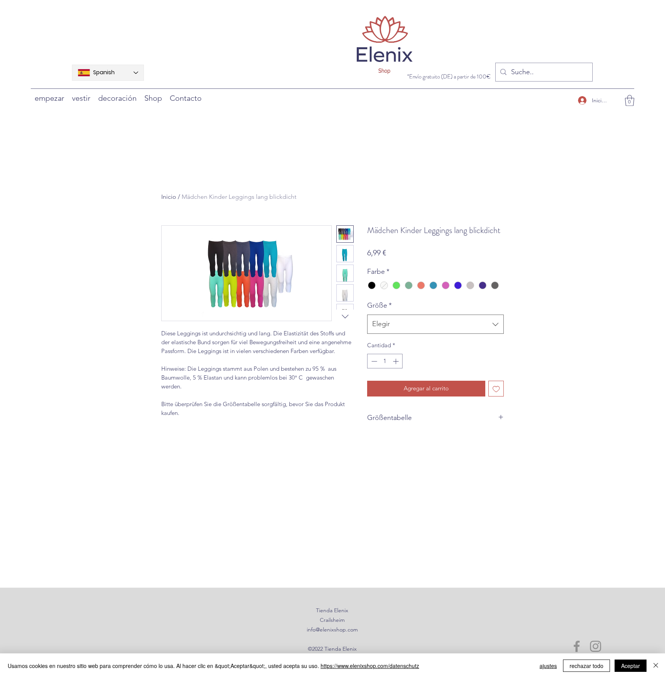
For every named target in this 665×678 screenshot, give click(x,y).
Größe (379, 305)
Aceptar (630, 666)
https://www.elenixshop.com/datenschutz (370, 666)
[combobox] (435, 324)
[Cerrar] (655, 666)
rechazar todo (586, 666)
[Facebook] (576, 646)
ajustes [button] (548, 666)
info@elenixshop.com (332, 629)
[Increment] (396, 361)
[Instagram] (595, 646)
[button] (629, 100)
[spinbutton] (385, 361)
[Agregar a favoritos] (496, 388)
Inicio (168, 196)
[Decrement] (373, 361)
